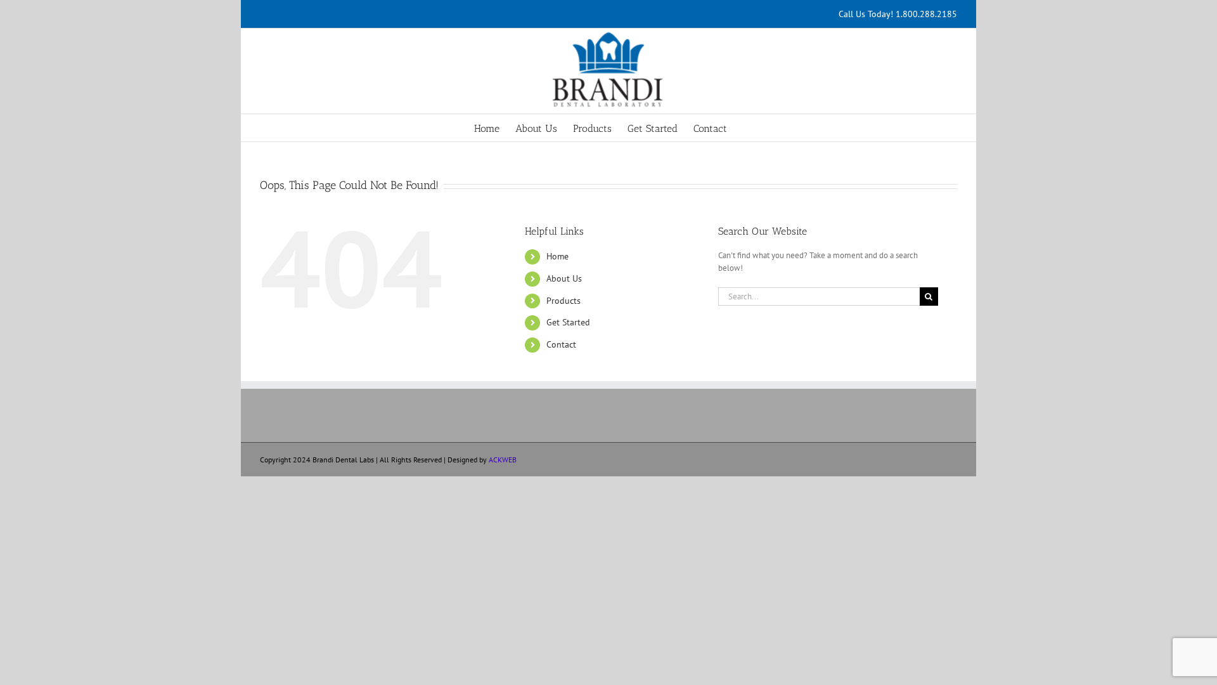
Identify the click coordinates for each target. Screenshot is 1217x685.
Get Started (568, 322)
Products (563, 300)
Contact (561, 344)
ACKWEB (503, 459)
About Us (564, 278)
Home (557, 256)
